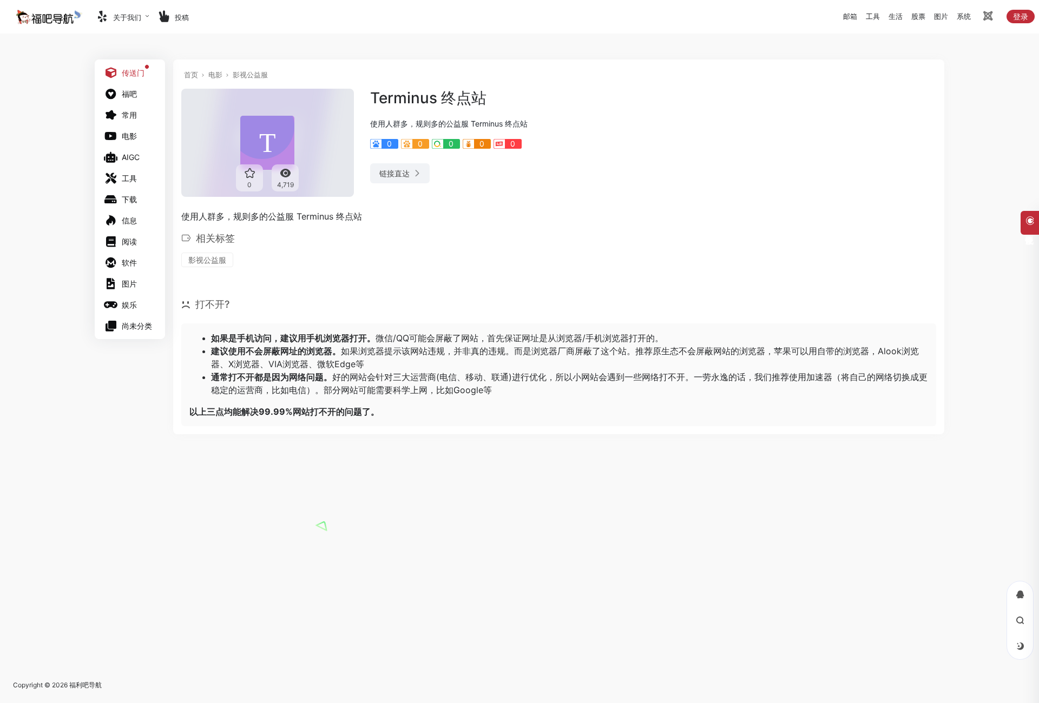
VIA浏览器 (288, 364)
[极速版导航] (987, 18)
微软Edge (336, 364)
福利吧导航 (85, 685)
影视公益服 (250, 74)
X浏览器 (244, 364)
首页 (191, 74)
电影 (215, 74)
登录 (1020, 16)
